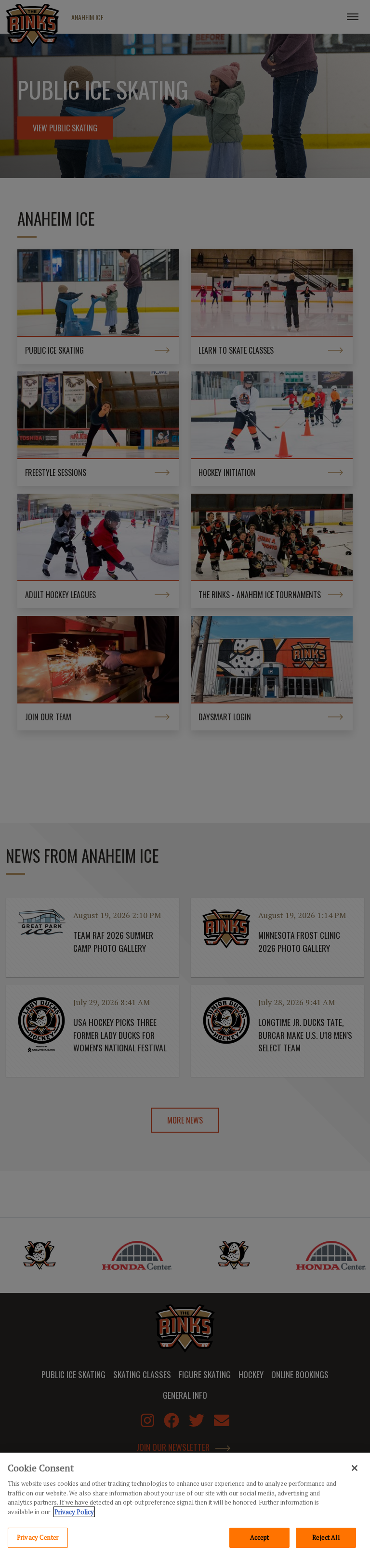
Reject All (325, 1537)
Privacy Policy (74, 1511)
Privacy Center (38, 1537)
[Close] (354, 1468)
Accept (259, 1537)
